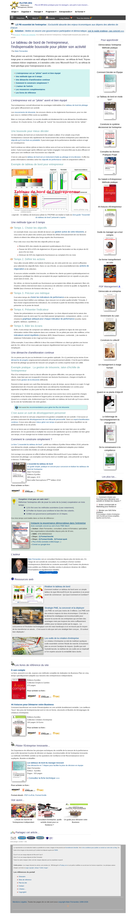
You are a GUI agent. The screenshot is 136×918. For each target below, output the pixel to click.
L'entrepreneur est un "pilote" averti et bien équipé (38, 73)
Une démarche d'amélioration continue (33, 80)
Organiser (26, 12)
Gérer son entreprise (29, 35)
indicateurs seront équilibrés (26, 335)
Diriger (14, 12)
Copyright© (23, 892)
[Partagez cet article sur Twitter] (22, 839)
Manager (38, 12)
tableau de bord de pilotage (77, 105)
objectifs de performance (52, 160)
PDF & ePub (29, 795)
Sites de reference (25, 880)
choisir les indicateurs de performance (47, 297)
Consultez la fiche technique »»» (44, 778)
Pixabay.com (63, 865)
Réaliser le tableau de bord (57, 586)
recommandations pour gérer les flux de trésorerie (49, 407)
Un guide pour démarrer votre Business (75, 821)
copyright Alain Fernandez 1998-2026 (73, 902)
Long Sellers (64, 18)
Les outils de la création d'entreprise (62, 638)
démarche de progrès (19, 360)
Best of (35, 18)
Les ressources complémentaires (30, 89)
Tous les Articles (83, 18)
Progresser (51, 12)
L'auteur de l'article (24, 86)
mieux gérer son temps (45, 422)
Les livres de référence (26, 93)
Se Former (80, 12)
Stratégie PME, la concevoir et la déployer (64, 608)
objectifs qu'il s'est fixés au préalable (25, 140)
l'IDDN (56, 850)
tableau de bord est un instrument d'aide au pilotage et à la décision (54, 157)
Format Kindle (40, 795)
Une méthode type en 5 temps (29, 76)
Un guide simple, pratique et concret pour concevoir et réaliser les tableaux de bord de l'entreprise (58, 466)
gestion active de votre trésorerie (69, 232)
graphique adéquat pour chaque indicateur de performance (48, 319)
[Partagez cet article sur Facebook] (31, 839)
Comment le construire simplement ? (32, 83)
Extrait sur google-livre (41, 544)
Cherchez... (21, 18)
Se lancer (17, 35)
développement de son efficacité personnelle (47, 419)
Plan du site (23, 883)
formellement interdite (71, 847)
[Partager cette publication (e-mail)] (13, 839)
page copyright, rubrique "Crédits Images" (37, 868)
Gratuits (51, 18)
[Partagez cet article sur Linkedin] (40, 839)
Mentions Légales (20, 902)
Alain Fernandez (21, 51)
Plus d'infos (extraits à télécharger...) (46, 542)
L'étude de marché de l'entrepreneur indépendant (23, 821)
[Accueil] (12, 34)
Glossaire (22, 876)
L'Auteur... (22, 889)
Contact (21, 886)
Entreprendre (65, 12)
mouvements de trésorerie (25, 112)
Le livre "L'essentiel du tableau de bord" (27, 444)
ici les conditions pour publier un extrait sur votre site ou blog (99, 847)
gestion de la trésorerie (30, 380)
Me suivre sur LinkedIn (48, 572)
